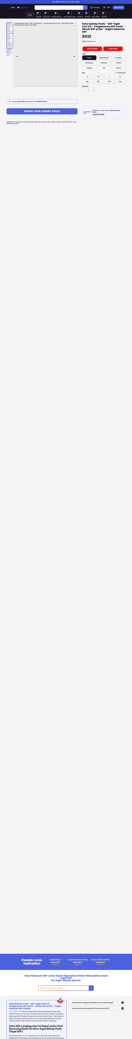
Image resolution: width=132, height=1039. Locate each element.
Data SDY (25, 1035)
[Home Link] (22, 7)
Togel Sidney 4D (14, 1011)
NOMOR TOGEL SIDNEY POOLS (42, 111)
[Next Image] (74, 56)
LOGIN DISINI (113, 49)
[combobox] (59, 7)
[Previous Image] (17, 56)
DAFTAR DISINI (92, 49)
